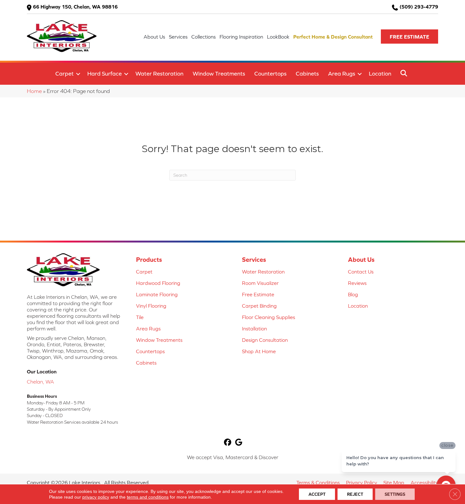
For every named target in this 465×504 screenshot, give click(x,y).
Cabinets (307, 73)
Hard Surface (104, 73)
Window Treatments (219, 73)
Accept (317, 494)
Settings (395, 494)
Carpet (64, 73)
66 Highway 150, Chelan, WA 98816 (75, 6)
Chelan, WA (40, 381)
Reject (355, 494)
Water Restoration (159, 73)
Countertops (270, 73)
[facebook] (227, 442)
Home (34, 91)
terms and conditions (148, 497)
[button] (409, 36)
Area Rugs (341, 73)
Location (380, 73)
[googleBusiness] (238, 442)
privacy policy (95, 497)
